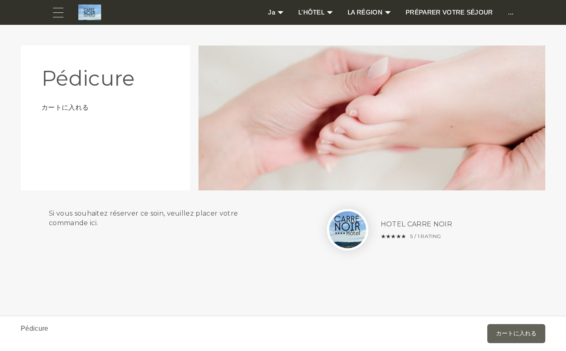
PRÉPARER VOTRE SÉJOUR (449, 12)
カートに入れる (65, 107)
